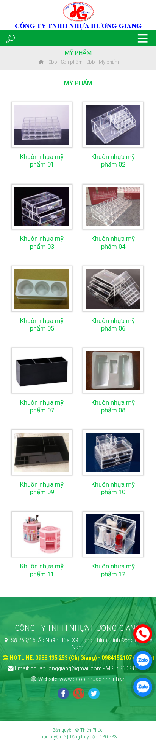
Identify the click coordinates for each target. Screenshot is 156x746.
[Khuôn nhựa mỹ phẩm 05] (42, 288)
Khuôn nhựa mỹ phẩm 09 (42, 488)
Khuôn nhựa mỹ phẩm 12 (113, 569)
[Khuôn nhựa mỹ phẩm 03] (42, 207)
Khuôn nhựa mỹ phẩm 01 (42, 160)
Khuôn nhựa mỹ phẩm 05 (42, 324)
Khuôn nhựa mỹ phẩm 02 (113, 160)
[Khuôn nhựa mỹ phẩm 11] (42, 534)
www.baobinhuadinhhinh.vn (92, 679)
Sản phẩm (72, 62)
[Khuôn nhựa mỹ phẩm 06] (113, 288)
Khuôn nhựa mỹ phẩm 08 (113, 406)
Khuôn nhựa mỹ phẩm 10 (113, 488)
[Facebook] (63, 694)
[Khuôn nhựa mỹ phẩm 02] (113, 124)
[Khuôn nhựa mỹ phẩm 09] (42, 452)
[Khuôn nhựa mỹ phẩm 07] (42, 370)
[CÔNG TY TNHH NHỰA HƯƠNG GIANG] (41, 62)
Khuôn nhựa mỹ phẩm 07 (42, 406)
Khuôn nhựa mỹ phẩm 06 (113, 324)
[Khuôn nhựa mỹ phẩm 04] (113, 207)
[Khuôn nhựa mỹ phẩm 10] (113, 452)
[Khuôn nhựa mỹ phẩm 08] (113, 370)
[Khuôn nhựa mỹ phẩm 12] (113, 534)
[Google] (78, 694)
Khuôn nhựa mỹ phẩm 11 (42, 569)
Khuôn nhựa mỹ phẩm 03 (42, 242)
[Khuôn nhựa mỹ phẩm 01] (42, 124)
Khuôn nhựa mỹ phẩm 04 (113, 242)
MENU (142, 38)
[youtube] (93, 694)
